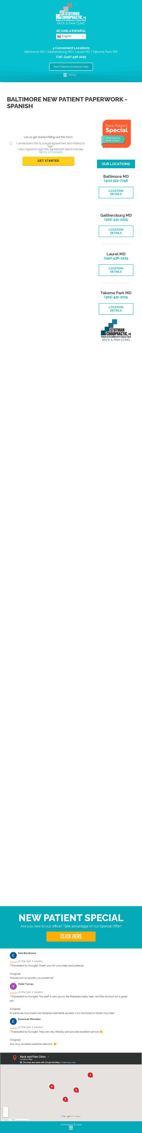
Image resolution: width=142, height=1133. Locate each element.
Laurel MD (82, 52)
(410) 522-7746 (116, 180)
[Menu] (71, 1127)
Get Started (48, 160)
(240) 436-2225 (75, 57)
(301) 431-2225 (116, 219)
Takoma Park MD (105, 52)
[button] (71, 937)
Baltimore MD (34, 52)
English (66, 36)
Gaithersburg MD (60, 52)
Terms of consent (51, 152)
